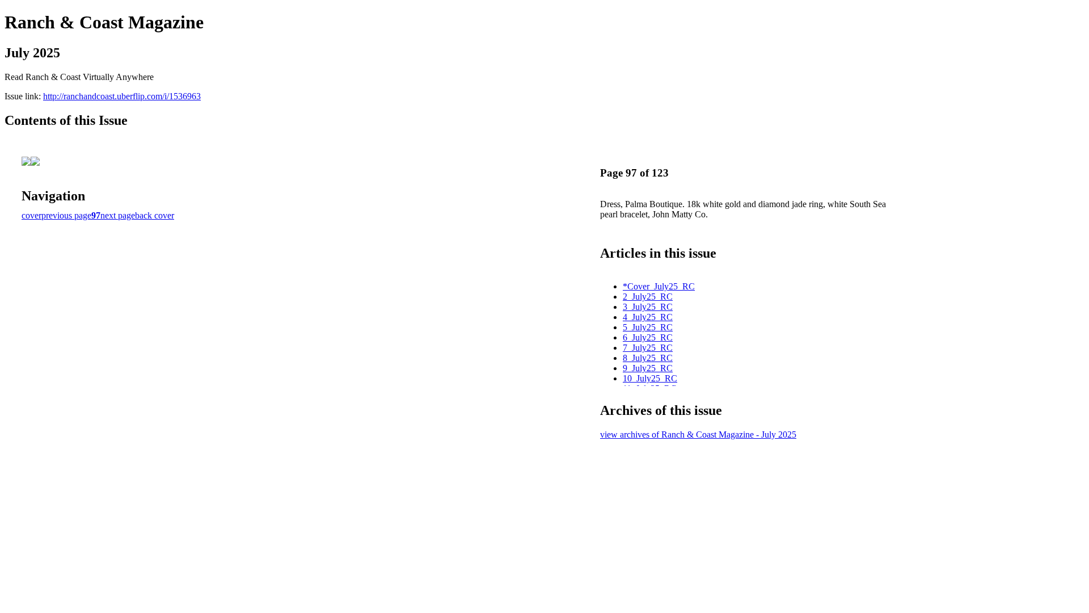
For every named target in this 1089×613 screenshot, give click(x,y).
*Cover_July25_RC (659, 286)
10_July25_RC (650, 378)
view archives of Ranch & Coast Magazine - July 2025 (698, 434)
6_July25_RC (648, 337)
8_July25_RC (648, 358)
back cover (154, 215)
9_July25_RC (648, 368)
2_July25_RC (648, 296)
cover (31, 215)
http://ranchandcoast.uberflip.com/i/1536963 (122, 96)
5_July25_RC (648, 327)
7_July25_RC (648, 347)
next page (117, 215)
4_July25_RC (648, 317)
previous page (66, 215)
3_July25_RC (648, 307)
